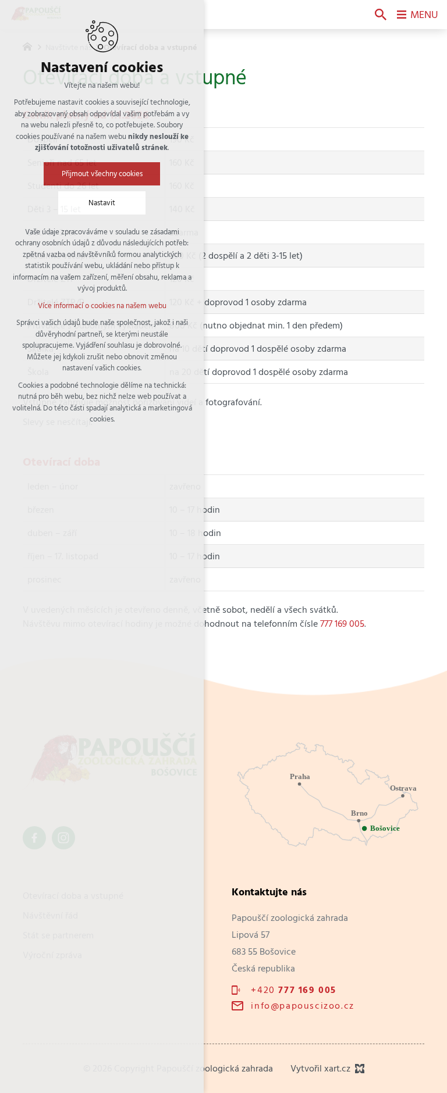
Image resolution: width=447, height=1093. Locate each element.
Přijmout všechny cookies (102, 173)
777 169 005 (342, 624)
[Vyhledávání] (380, 14)
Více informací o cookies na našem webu (102, 305)
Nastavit (101, 202)
